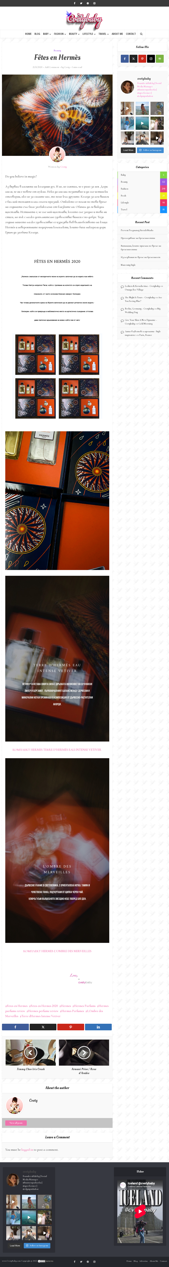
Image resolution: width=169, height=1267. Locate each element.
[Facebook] (125, 59)
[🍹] (127, 123)
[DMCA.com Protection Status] (45, 1261)
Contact (131, 34)
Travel (102, 34)
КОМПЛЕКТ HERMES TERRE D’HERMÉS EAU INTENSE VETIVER (57, 750)
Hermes (66, 1006)
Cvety (67, 67)
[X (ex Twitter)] (133, 59)
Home (28, 34)
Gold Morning (145, 323)
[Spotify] (160, 59)
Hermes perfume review (43, 1011)
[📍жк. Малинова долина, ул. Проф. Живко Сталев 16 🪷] (157, 138)
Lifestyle (88, 34)
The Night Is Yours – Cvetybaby (140, 297)
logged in (27, 1150)
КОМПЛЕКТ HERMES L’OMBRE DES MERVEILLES (57, 951)
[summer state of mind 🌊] (142, 108)
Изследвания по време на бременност (140, 257)
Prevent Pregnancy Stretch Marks (137, 230)
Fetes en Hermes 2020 (44, 1006)
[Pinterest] (142, 59)
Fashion (59, 34)
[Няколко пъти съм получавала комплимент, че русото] (142, 138)
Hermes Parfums (85, 1006)
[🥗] (157, 123)
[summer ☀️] (142, 123)
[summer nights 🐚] (157, 108)
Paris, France (145, 335)
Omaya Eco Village (134, 289)
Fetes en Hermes (17, 1006)
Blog (37, 34)
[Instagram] (151, 59)
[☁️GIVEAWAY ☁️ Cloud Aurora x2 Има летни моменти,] (127, 108)
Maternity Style (128, 265)
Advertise (143, 1261)
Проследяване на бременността (138, 238)
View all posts (16, 1123)
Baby (46, 34)
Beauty (73, 34)
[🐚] (127, 138)
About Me (117, 34)
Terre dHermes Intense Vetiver (41, 1016)
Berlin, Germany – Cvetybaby (139, 308)
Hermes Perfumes (73, 1011)
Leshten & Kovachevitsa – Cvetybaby (142, 286)
